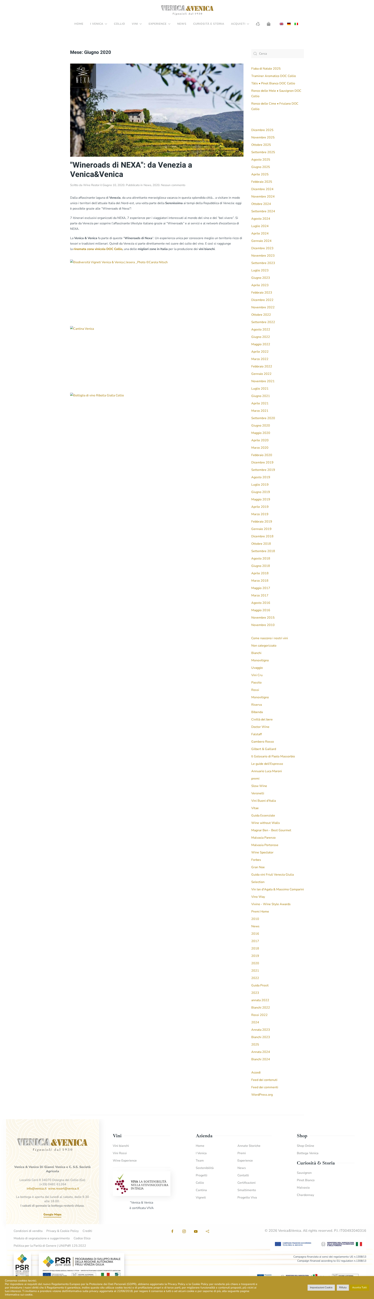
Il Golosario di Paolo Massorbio (273, 756)
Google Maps (52, 1214)
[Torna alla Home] (187, 10)
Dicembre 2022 (262, 300)
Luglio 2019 (260, 485)
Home (78, 24)
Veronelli (257, 793)
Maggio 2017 (260, 588)
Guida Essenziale (263, 815)
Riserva (256, 705)
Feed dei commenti (264, 1087)
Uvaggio (257, 668)
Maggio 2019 (260, 499)
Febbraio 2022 (261, 366)
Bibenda (257, 712)
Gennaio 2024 (261, 241)
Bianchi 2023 (260, 1037)
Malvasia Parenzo (263, 838)
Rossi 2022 (259, 1015)
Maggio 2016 (260, 610)
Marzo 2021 (259, 411)
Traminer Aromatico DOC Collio (273, 76)
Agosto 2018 (260, 558)
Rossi (255, 690)
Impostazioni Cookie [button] (321, 1287)
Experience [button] (158, 24)
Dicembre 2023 (262, 248)
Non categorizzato (263, 645)
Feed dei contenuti (264, 1080)
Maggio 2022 (260, 344)
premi (255, 778)
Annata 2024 (260, 1052)
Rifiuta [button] (343, 1287)
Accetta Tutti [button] (359, 1287)
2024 (255, 1022)
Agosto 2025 (260, 159)
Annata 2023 (260, 1030)
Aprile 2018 (260, 573)
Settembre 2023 (263, 263)
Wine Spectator (262, 852)
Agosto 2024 (260, 219)
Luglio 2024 (260, 226)
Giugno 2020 (260, 425)
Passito (256, 682)
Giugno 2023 (260, 278)
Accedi (256, 1072)
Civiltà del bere (262, 719)
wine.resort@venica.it (63, 1188)
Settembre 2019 (263, 470)
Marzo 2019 (259, 514)
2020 (156, 185)
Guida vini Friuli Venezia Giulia (272, 874)
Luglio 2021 (260, 388)
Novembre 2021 (263, 381)
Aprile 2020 (260, 440)
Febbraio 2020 (261, 455)
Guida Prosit (260, 985)
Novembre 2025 (263, 137)
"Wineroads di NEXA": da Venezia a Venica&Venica (131, 169)
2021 (255, 971)
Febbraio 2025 (261, 182)
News (181, 24)
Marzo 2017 (259, 595)
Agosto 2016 (260, 603)
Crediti (87, 1231)
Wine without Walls (265, 823)
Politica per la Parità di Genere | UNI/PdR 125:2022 (50, 1246)
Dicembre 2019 (262, 462)
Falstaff (256, 734)
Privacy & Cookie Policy (62, 1231)
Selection (258, 882)
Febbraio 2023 (261, 292)
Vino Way (258, 897)
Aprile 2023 (260, 285)
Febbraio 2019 (261, 521)
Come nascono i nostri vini (269, 638)
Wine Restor (91, 185)
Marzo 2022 (259, 359)
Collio (119, 24)
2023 (255, 993)
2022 (255, 978)
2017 (255, 941)
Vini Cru (257, 675)
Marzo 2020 (259, 448)
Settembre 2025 (263, 152)
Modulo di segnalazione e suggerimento (42, 1238)
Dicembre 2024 (262, 189)
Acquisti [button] (238, 24)
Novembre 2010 (263, 625)
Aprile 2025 (260, 174)
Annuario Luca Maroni (266, 771)
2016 (255, 934)
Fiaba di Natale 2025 (266, 68)
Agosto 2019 (260, 477)
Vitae (255, 808)
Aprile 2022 (260, 352)
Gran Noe (258, 867)
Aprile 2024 (260, 233)
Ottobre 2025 (261, 145)
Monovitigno (260, 660)
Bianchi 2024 (260, 1059)
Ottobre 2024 (261, 204)
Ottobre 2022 (261, 315)
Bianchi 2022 (260, 1007)
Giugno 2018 (260, 566)
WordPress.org (262, 1095)
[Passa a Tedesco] (289, 24)
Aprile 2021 (260, 403)
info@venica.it (37, 1188)
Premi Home (260, 911)
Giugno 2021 (260, 396)
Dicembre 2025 (262, 130)
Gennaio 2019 (261, 529)
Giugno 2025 (260, 167)
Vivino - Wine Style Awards (271, 904)
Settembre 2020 (263, 418)
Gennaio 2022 (261, 374)
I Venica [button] (96, 24)
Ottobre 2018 (261, 544)
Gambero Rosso (262, 742)
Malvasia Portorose (264, 845)
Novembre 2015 (263, 617)
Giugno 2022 (260, 337)
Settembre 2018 (263, 551)
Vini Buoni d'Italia (263, 801)
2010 (255, 919)
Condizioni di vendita (28, 1231)
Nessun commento (173, 185)
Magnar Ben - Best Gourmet (271, 830)
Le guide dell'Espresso (267, 764)
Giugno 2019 (260, 492)
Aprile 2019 (260, 507)
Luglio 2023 (260, 270)
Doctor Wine (260, 727)
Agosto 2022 (260, 329)
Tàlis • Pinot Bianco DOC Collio (273, 83)
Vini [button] (135, 24)
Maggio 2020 (260, 433)
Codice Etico (82, 1238)
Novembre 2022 (263, 307)
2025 (255, 1044)
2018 (255, 948)
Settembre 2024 (263, 211)
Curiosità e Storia (208, 24)
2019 (255, 956)
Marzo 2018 (259, 581)
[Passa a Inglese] (281, 24)
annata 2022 (260, 1000)
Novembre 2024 (263, 196)
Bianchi (256, 653)
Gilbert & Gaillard (263, 749)
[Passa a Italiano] (296, 24)
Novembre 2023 (263, 256)
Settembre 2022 (263, 322)
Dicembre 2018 (262, 536)
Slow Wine (259, 786)
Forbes (256, 860)
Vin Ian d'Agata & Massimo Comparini (277, 889)
